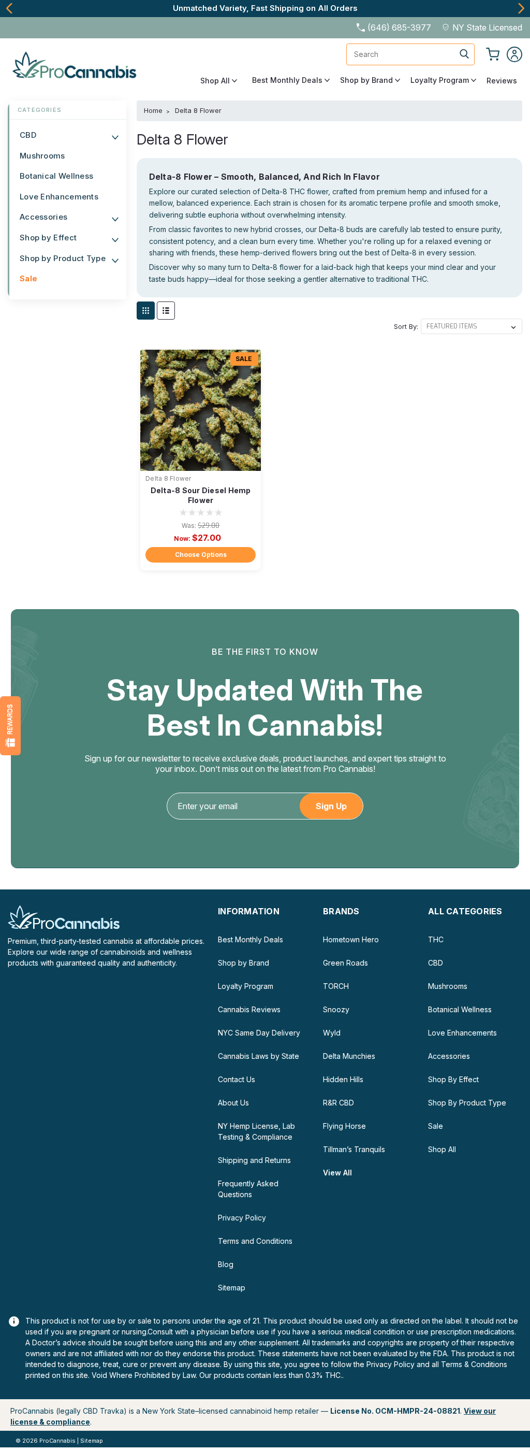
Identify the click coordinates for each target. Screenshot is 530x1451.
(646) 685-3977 (399, 27)
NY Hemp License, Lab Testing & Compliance (256, 1131)
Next (521, 8)
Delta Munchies (349, 1056)
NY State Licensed (487, 27)
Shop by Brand (367, 80)
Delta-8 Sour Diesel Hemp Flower (201, 495)
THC (436, 939)
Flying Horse (344, 1126)
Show (10, 725)
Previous (9, 8)
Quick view (200, 462)
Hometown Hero (351, 939)
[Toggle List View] (166, 310)
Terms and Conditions (255, 1241)
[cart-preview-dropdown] (492, 54)
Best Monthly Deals (288, 80)
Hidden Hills (343, 1079)
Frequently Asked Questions (248, 1189)
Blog (225, 1264)
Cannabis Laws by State (258, 1056)
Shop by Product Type (63, 258)
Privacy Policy (242, 1217)
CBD (28, 135)
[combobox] (410, 54)
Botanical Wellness (56, 176)
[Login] (514, 54)
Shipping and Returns (254, 1160)
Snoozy (336, 1009)
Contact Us (236, 1079)
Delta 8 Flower (168, 478)
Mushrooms (42, 156)
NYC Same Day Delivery (259, 1032)
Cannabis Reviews (249, 1009)
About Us (233, 1102)
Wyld (332, 1032)
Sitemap (231, 1287)
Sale (28, 278)
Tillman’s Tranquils (354, 1149)
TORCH (336, 986)
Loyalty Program (440, 80)
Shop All (216, 80)
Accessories (43, 217)
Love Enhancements (59, 197)
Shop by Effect (48, 237)
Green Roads (345, 962)
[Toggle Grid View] (146, 310)
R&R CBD (338, 1102)
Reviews (502, 81)
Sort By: (406, 326)
